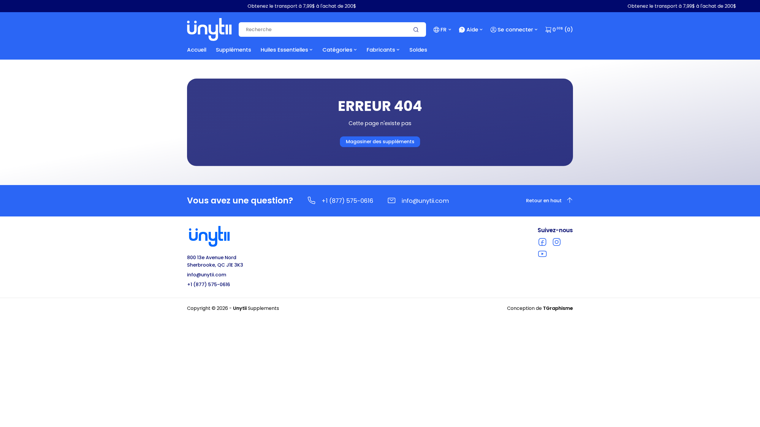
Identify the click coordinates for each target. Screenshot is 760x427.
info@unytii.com (425, 201)
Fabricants (381, 49)
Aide (472, 29)
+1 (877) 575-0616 (347, 201)
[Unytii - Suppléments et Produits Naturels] (209, 29)
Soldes (418, 49)
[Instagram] (556, 242)
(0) (562, 29)
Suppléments (233, 49)
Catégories (337, 49)
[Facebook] (542, 242)
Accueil (196, 49)
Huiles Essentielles (284, 49)
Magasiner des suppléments (380, 141)
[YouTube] (542, 254)
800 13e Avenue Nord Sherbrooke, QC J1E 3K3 (215, 261)
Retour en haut (544, 200)
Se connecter (515, 29)
